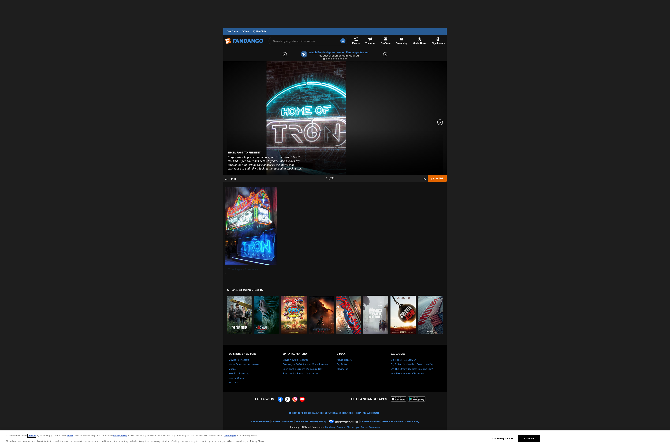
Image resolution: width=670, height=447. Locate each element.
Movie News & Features (295, 360)
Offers (245, 31)
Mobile (232, 369)
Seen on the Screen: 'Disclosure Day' (303, 369)
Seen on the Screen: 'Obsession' (300, 373)
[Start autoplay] (233, 178)
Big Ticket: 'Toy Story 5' (403, 360)
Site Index (287, 421)
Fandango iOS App (398, 399)
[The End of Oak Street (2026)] (376, 315)
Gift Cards (232, 31)
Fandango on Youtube (302, 399)
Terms (70, 435)
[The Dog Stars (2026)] (239, 315)
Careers (275, 421)
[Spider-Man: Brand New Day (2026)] (348, 315)
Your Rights (230, 435)
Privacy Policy (318, 421)
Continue (529, 438)
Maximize (425, 179)
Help (358, 413)
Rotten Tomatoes (370, 427)
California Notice (370, 421)
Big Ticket (342, 364)
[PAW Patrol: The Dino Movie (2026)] (294, 315)
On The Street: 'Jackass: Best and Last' (412, 369)
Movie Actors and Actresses (244, 364)
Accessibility (412, 421)
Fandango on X (287, 399)
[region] (335, 438)
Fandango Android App (417, 399)
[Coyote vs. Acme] (403, 315)
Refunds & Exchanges (339, 413)
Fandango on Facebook (280, 399)
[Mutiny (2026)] (430, 315)
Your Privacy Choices (346, 421)
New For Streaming (239, 373)
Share (439, 178)
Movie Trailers (344, 360)
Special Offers (236, 378)
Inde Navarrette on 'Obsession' (408, 373)
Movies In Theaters (239, 360)
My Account (371, 413)
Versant (32, 435)
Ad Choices (301, 421)
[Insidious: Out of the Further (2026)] (267, 315)
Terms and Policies (392, 421)
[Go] (342, 40)
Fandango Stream (335, 427)
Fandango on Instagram (294, 399)
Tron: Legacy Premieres (243, 269)
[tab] (324, 59)
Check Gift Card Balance (306, 413)
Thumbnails (226, 179)
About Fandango (260, 421)
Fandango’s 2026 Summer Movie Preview (305, 364)
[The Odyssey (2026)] (321, 315)
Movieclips (342, 369)
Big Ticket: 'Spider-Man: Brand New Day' (412, 364)
